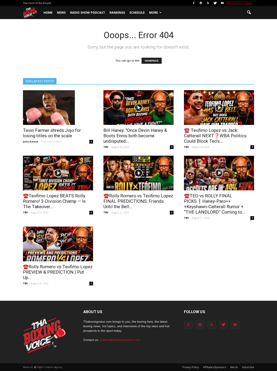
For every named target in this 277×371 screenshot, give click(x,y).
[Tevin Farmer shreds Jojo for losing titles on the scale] (58, 107)
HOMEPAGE (151, 60)
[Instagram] (201, 3)
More (153, 12)
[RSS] (208, 3)
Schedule (137, 12)
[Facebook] (193, 3)
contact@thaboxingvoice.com (120, 340)
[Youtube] (222, 3)
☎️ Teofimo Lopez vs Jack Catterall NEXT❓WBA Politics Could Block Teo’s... (215, 136)
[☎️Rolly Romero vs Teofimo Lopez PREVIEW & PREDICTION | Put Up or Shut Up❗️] (58, 244)
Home (48, 12)
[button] (249, 12)
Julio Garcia (30, 141)
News (61, 12)
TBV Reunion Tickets (239, 3)
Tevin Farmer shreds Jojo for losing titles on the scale (52, 133)
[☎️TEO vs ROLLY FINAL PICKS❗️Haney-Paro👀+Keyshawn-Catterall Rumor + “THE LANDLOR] (219, 173)
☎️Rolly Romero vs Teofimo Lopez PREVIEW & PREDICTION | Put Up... (58, 272)
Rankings (117, 12)
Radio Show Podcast (87, 12)
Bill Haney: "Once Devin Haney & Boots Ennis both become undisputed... (135, 136)
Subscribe (248, 367)
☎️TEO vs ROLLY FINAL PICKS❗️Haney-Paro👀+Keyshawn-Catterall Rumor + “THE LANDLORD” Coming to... (214, 204)
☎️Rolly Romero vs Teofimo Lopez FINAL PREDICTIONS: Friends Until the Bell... (138, 201)
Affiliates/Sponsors (214, 367)
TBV (105, 147)
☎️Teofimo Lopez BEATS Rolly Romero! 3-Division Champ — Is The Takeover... (54, 201)
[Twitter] (215, 3)
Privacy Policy (190, 367)
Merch (234, 367)
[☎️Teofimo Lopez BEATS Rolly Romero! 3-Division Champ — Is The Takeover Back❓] (58, 173)
